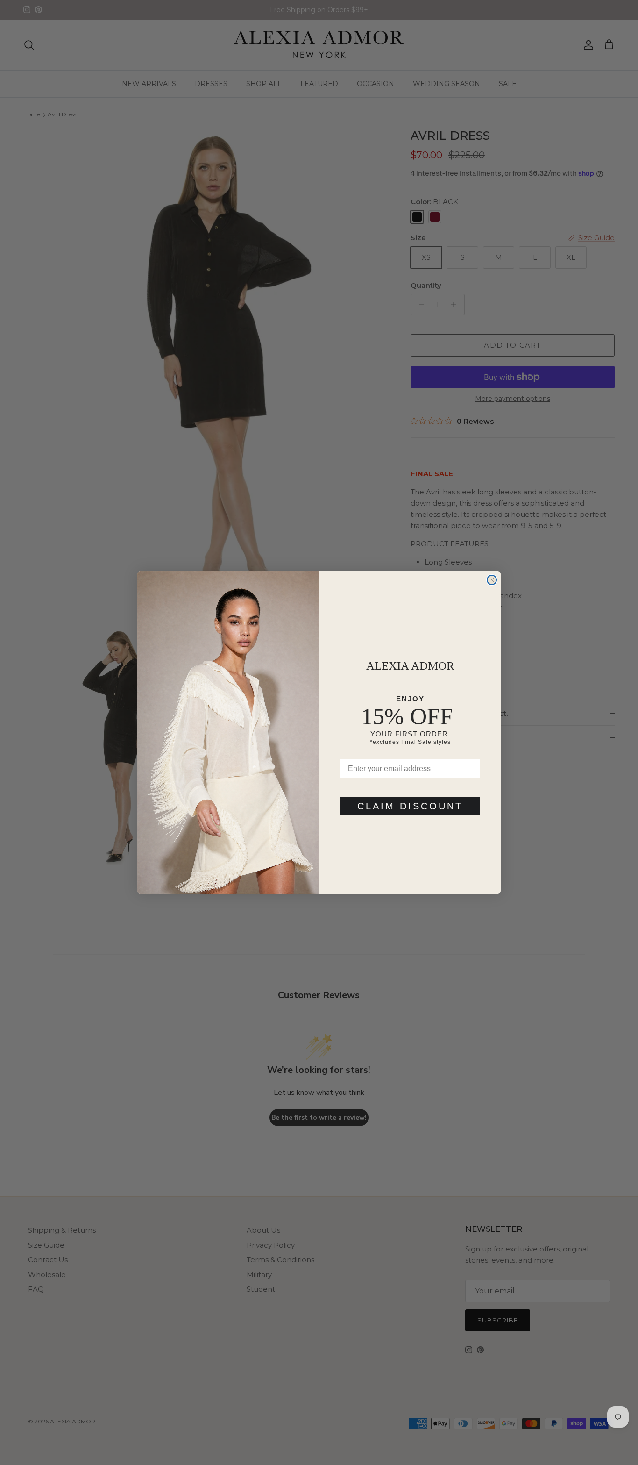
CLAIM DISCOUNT (410, 806)
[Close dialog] (491, 580)
